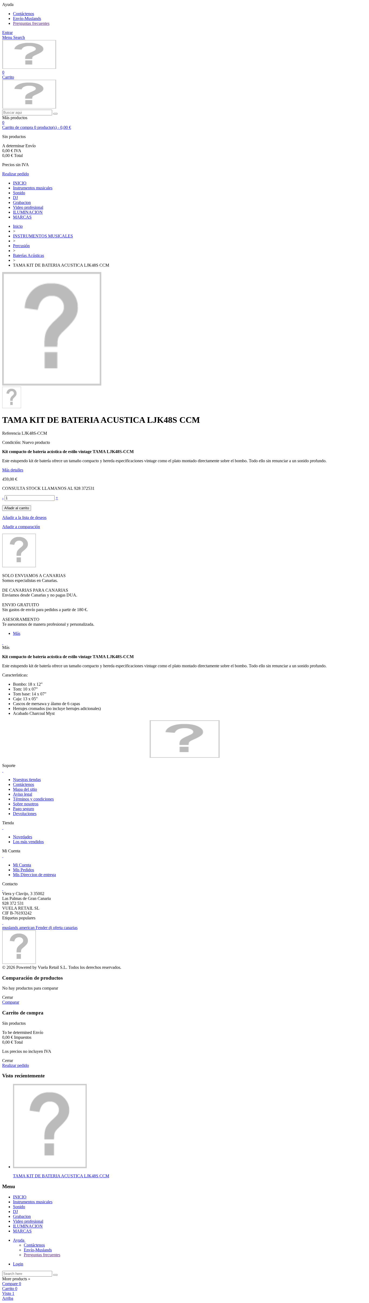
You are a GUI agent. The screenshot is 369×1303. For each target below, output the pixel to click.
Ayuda (19, 1240)
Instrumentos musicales (32, 188)
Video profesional (28, 207)
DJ (15, 197)
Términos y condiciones (33, 799)
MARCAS (22, 217)
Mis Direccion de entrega (34, 874)
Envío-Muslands (27, 18)
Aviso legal (22, 794)
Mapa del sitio (25, 789)
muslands (10, 927)
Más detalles (12, 470)
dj (51, 927)
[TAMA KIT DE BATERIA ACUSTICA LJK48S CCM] (51, 384)
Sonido (19, 192)
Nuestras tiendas (27, 779)
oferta (58, 927)
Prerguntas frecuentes (31, 23)
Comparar (10, 1002)
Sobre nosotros (25, 804)
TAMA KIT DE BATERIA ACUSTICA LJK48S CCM (61, 1176)
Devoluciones (24, 813)
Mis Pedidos (23, 869)
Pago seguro (23, 808)
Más (16, 633)
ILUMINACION (28, 212)
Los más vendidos (28, 841)
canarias (71, 927)
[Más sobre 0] (50, 1166)
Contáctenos (23, 13)
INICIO (19, 183)
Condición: (12, 442)
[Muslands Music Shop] (29, 67)
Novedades (22, 837)
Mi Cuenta (22, 865)
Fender (42, 927)
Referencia (12, 433)
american (27, 927)
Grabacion (22, 202)
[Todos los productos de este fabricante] (19, 566)
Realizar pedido (15, 174)
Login (18, 1264)
